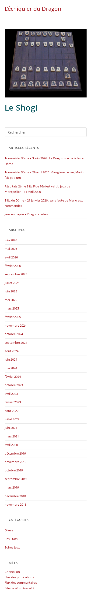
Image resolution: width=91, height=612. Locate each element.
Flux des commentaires (21, 582)
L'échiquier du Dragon (33, 8)
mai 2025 (11, 300)
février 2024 (13, 376)
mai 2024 (11, 368)
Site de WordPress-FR (19, 588)
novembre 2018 (15, 504)
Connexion (12, 572)
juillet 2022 (12, 419)
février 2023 (13, 402)
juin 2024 (11, 359)
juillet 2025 (12, 283)
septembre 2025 (16, 274)
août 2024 (11, 351)
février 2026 (13, 266)
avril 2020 (11, 445)
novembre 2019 (15, 462)
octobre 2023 (14, 385)
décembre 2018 (15, 496)
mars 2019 (12, 487)
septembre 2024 (16, 342)
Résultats (11, 539)
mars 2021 (12, 436)
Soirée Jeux (12, 547)
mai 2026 (11, 248)
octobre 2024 (14, 334)
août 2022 (11, 411)
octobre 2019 (14, 470)
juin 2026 (11, 240)
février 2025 (13, 317)
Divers (9, 530)
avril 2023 (11, 394)
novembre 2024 (15, 325)
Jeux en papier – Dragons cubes (26, 214)
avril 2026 (11, 257)
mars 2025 (12, 308)
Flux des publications (19, 577)
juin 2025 (11, 291)
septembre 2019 (16, 479)
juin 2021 (11, 427)
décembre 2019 (15, 453)
